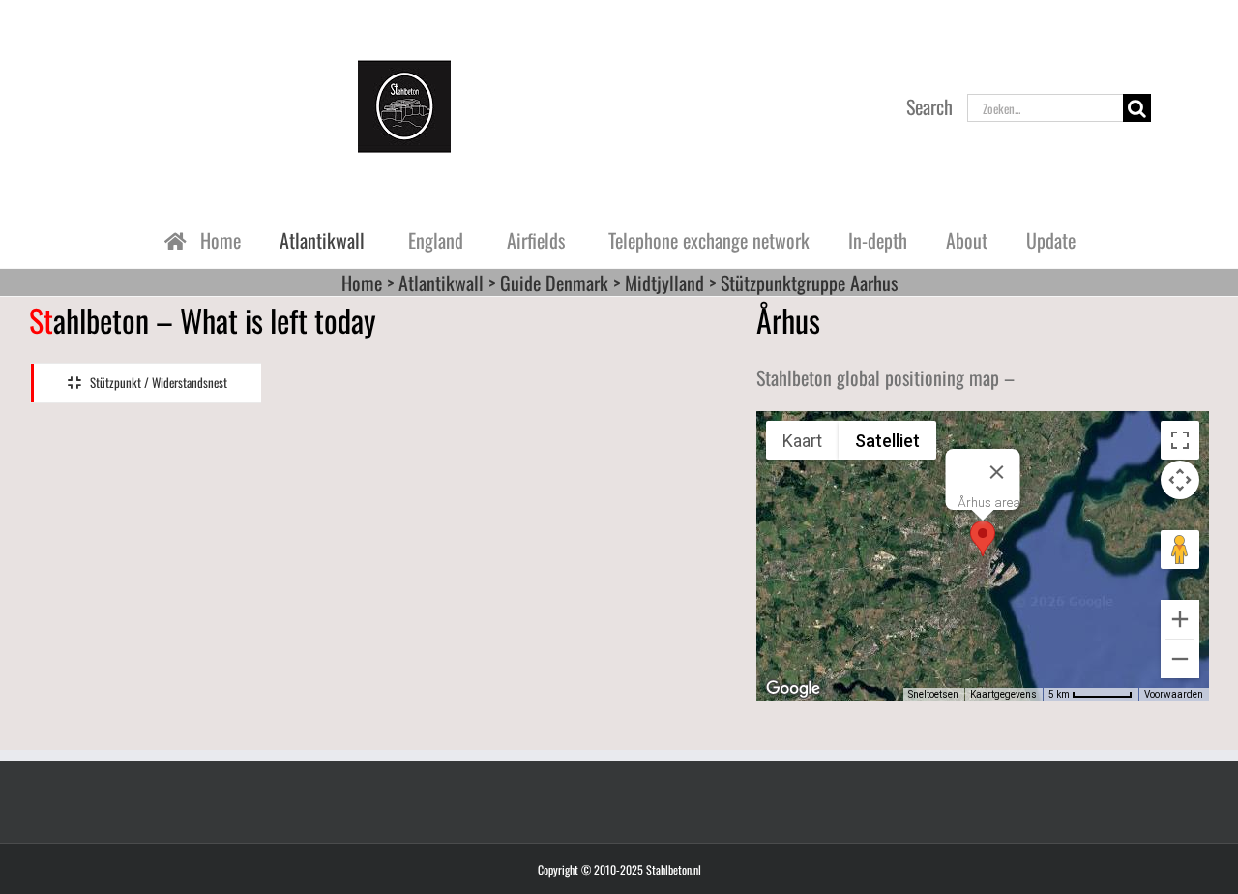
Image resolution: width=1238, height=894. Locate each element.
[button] (982, 538)
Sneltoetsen (933, 694)
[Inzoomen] (1180, 619)
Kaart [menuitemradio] (802, 441)
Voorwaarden (1173, 694)
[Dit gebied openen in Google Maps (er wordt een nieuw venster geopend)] (793, 688)
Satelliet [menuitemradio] (887, 441)
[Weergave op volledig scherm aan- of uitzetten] (1180, 440)
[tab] (146, 383)
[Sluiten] (996, 472)
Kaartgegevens (1003, 694)
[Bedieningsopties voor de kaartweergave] (1180, 480)
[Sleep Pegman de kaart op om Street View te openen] (1180, 549)
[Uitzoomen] (1180, 659)
